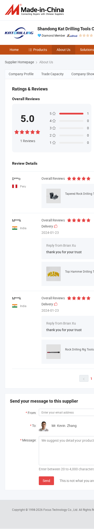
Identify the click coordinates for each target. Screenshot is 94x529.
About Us (63, 49)
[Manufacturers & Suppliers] (35, 9)
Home (14, 49)
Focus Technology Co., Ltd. (61, 510)
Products (40, 49)
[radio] (16, 131)
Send (46, 480)
